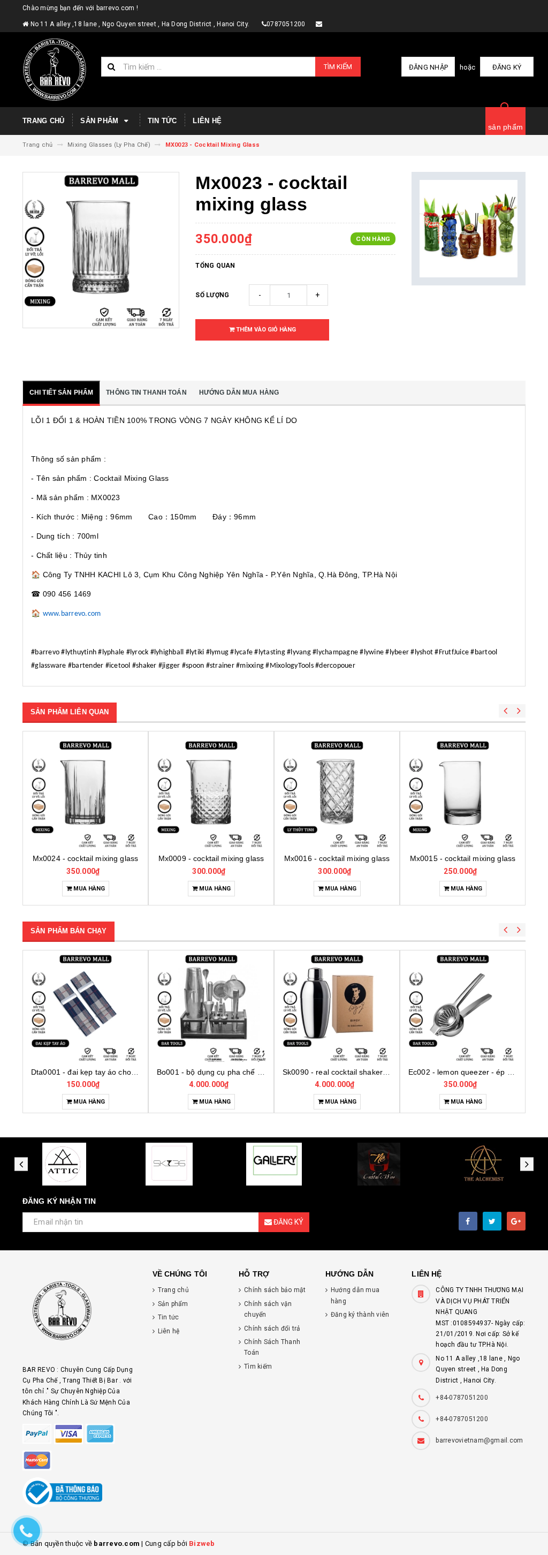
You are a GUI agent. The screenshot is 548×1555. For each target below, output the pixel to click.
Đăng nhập (428, 67)
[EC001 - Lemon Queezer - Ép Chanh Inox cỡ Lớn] (462, 1007)
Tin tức (162, 121)
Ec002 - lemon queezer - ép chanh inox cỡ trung (366, 1072)
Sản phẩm (100, 121)
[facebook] (468, 1221)
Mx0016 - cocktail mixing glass (211, 858)
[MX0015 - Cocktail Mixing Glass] (337, 793)
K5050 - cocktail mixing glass (463, 858)
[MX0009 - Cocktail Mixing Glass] (85, 793)
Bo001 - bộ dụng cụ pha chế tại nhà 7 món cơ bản (118, 1072)
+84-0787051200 (462, 1397)
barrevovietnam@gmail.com (479, 1440)
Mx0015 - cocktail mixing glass (337, 858)
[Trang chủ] (57, 69)
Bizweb (202, 1543)
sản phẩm (505, 127)
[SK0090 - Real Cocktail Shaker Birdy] (211, 1007)
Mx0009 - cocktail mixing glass (85, 858)
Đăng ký (507, 67)
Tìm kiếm (338, 67)
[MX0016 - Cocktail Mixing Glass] (211, 793)
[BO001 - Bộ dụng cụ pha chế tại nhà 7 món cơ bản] (85, 1007)
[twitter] (492, 1221)
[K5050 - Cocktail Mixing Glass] (462, 793)
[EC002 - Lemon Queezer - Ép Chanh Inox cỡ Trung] (337, 1007)
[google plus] (516, 1221)
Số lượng (212, 295)
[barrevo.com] (79, 1315)
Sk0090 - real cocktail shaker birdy (216, 1072)
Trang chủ (43, 121)
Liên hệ (207, 121)
